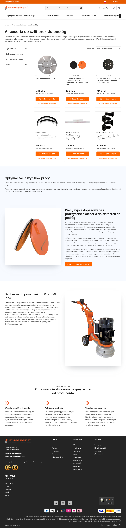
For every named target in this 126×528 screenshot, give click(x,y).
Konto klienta (9, 483)
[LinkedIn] (70, 503)
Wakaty (54, 448)
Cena (8, 65)
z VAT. (103, 8)
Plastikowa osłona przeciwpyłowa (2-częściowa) (73, 137)
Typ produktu (11, 49)
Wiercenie (76, 451)
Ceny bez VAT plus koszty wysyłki (45, 93)
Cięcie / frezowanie (77, 455)
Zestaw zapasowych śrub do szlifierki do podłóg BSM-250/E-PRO (107, 137)
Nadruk (114, 525)
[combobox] (62, 8)
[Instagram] (63, 503)
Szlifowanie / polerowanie (77, 461)
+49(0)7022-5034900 (13, 453)
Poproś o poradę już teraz (78, 264)
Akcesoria (76, 466)
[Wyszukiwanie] (81, 8)
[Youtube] (56, 503)
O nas (54, 445)
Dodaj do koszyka (48, 99)
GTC (119, 525)
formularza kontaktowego (34, 462)
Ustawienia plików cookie (99, 452)
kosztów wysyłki (63, 516)
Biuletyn (7, 495)
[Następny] (120, 16)
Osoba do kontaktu (55, 452)
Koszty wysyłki (99, 445)
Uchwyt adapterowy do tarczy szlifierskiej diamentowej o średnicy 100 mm (77, 81)
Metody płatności (100, 448)
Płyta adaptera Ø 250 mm (45, 78)
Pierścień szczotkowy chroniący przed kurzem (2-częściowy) (46, 137)
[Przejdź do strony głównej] (16, 8)
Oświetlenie (77, 448)
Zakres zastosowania (14, 54)
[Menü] (113, 498)
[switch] (110, 503)
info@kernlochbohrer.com (15, 457)
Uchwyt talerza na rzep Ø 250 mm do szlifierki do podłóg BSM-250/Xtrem (108, 80)
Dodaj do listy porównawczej (47, 103)
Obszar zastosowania (14, 59)
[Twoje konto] (114, 8)
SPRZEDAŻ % (77, 469)
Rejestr (17, 1)
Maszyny (76, 445)
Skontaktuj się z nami (57, 458)
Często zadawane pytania (8, 489)
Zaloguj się (8, 1)
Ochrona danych (105, 525)
